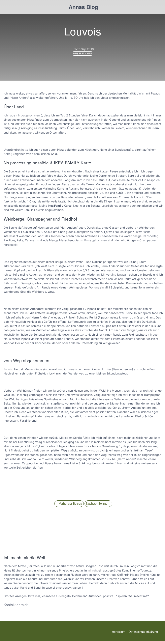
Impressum (118, 631)
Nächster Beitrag (97, 503)
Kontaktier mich (16, 605)
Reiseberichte (82, 53)
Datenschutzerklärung (143, 631)
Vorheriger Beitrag (70, 503)
